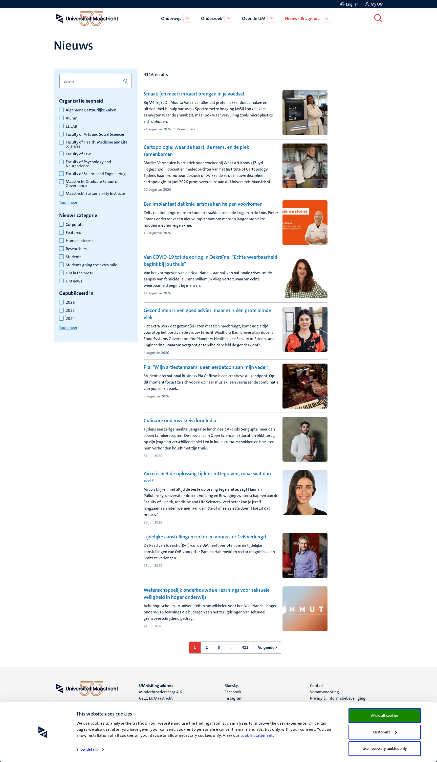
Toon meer (68, 202)
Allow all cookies (385, 715)
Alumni (72, 118)
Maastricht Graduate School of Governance (92, 184)
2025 (70, 310)
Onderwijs (171, 18)
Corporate (74, 225)
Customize (382, 732)
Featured (73, 233)
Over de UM (253, 18)
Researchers (76, 249)
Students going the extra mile (91, 265)
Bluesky (231, 685)
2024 (70, 319)
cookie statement (257, 735)
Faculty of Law (78, 154)
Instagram (234, 698)
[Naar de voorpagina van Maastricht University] (86, 18)
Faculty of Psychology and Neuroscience (88, 164)
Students (73, 257)
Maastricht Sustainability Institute (95, 194)
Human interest (79, 241)
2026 (70, 302)
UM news (74, 281)
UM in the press (79, 273)
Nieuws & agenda (302, 18)
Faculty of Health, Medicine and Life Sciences (96, 144)
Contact (317, 685)
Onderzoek (211, 18)
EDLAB (71, 126)
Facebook (233, 692)
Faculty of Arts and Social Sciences (95, 134)
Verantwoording (324, 692)
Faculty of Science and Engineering (96, 174)
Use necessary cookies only (385, 748)
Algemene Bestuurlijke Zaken (91, 110)
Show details (87, 749)
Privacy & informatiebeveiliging (337, 698)
